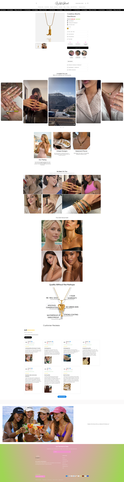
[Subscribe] (70, 452)
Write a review (28, 337)
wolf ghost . (39, 479)
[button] (36, 3)
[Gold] (67, 28)
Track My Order (65, 461)
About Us (64, 462)
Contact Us (64, 459)
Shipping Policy (65, 466)
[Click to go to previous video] (61, 127)
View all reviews (62, 396)
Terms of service (55, 479)
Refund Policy (64, 464)
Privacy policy (50, 479)
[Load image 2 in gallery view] (44, 46)
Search (63, 457)
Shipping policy (61, 479)
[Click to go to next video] (63, 127)
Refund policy (44, 479)
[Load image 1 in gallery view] (38, 46)
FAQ (63, 467)
